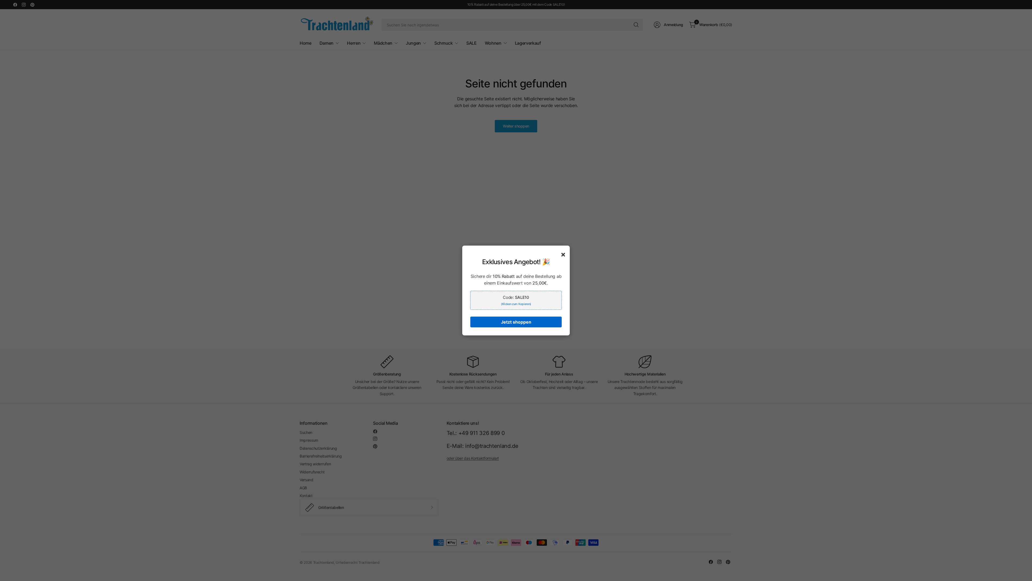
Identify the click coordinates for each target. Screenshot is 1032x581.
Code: (516, 300)
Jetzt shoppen (516, 322)
